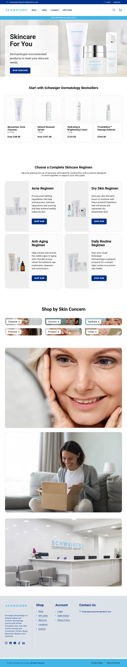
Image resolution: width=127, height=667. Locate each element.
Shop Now (39, 221)
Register (117, 2)
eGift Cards (67, 10)
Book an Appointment (30, 568)
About (44, 10)
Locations (55, 10)
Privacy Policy (97, 663)
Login (108, 2)
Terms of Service (113, 663)
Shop (34, 10)
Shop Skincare (20, 70)
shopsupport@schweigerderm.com (23, 2)
